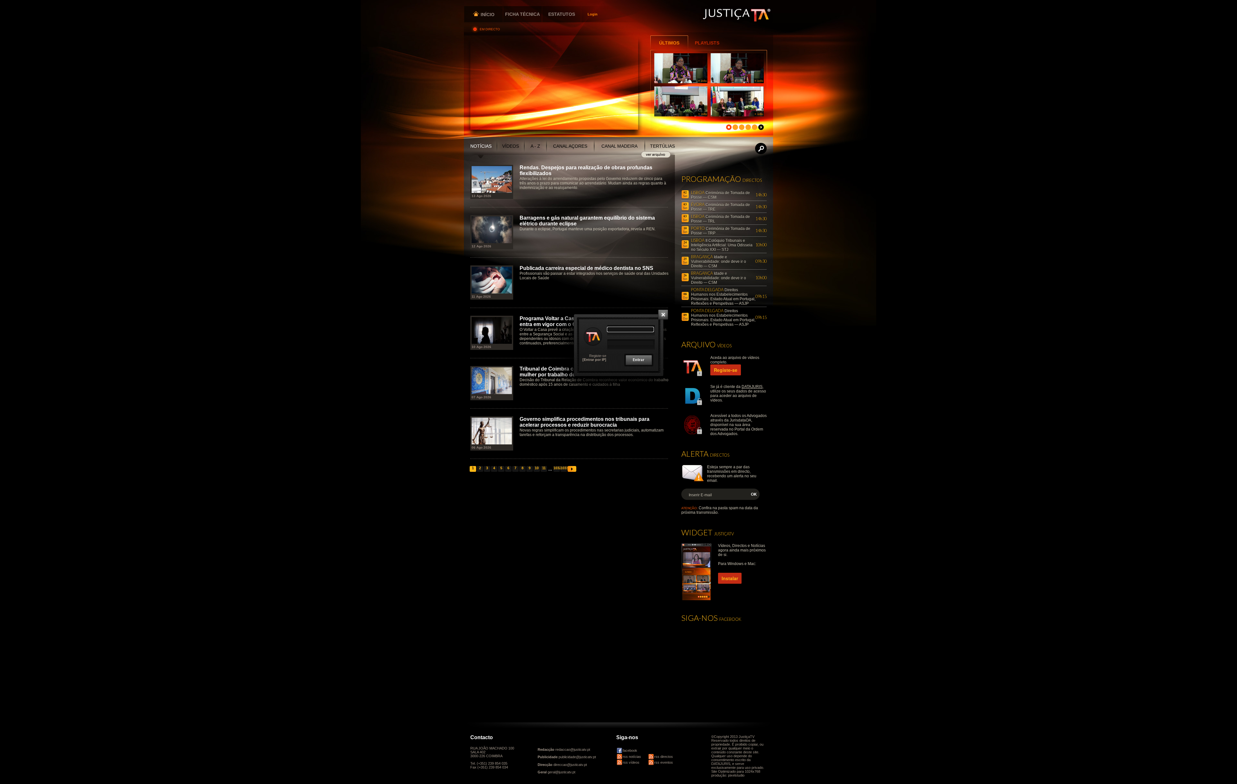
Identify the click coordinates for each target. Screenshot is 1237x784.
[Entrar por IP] (594, 360)
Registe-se (597, 356)
